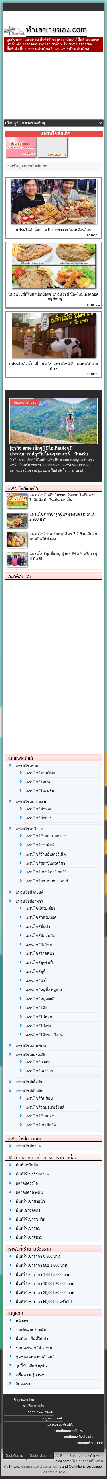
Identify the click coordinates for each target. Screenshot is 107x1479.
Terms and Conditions (69, 1467)
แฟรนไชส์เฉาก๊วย (38, 1071)
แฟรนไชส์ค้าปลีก (29, 1091)
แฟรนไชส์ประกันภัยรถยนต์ (46, 881)
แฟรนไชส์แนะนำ (23, 489)
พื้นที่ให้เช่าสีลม (28, 1228)
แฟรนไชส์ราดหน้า (39, 953)
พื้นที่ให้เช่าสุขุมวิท (30, 1219)
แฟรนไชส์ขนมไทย (39, 773)
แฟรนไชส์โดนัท (37, 782)
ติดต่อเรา (23, 1384)
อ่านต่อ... (93, 235)
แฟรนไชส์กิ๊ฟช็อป (38, 1098)
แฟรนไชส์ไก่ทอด (38, 1017)
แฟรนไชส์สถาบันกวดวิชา (44, 863)
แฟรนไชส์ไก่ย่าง (37, 1026)
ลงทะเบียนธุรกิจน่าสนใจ (77, 1437)
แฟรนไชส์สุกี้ (34, 971)
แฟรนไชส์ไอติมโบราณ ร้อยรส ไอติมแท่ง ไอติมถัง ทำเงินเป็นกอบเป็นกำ (62, 497)
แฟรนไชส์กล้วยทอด (40, 917)
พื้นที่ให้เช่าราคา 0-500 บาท (38, 1256)
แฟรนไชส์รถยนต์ (29, 892)
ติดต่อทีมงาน (14, 1456)
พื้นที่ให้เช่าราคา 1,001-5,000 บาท (43, 1274)
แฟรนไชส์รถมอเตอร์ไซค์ (44, 1107)
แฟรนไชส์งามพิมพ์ (39, 845)
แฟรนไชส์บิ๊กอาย (38, 818)
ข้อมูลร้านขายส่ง (52, 1418)
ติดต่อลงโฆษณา (40, 1456)
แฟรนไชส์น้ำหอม (38, 809)
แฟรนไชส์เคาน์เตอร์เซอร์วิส (46, 872)
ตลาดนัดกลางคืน (29, 1192)
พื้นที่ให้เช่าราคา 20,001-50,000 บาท (45, 1293)
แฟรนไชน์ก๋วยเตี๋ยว (39, 908)
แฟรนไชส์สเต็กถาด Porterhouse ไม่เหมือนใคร (53, 230)
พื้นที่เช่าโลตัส (27, 1165)
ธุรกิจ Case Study (41, 1412)
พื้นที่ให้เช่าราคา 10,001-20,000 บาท (45, 1283)
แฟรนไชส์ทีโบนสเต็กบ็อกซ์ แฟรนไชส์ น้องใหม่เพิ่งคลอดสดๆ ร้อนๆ (53, 296)
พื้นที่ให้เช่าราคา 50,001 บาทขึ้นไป (44, 1302)
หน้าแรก (22, 1321)
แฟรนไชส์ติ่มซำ (37, 926)
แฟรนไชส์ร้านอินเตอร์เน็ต (45, 854)
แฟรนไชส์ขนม (28, 766)
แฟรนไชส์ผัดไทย (38, 945)
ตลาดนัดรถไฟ (27, 1183)
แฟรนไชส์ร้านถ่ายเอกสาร (45, 836)
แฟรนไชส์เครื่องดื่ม (31, 1055)
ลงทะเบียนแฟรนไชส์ (60, 1424)
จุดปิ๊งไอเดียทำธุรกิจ (32, 1366)
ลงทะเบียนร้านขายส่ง (89, 1443)
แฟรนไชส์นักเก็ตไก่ (39, 935)
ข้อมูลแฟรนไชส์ (24, 1400)
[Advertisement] (53, 86)
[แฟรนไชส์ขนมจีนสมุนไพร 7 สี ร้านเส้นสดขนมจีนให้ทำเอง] (17, 546)
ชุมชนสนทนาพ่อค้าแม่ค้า (36, 1357)
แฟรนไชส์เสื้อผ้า (29, 1082)
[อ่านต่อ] (77, 470)
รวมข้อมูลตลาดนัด (31, 1329)
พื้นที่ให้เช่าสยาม (29, 1237)
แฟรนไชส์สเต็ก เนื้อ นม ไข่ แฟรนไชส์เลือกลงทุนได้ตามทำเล (53, 366)
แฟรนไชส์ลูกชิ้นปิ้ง (39, 962)
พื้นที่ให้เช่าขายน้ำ (30, 1201)
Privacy (15, 1467)
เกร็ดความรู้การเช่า (31, 1375)
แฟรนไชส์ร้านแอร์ (39, 1116)
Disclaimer (94, 1467)
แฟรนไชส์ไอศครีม (39, 791)
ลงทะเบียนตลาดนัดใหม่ (68, 1431)
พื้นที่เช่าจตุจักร (28, 1210)
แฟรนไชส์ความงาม (31, 802)
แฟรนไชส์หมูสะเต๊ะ (39, 999)
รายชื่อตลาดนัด (33, 1406)
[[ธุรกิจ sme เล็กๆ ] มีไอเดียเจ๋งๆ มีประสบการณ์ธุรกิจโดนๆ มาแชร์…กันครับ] (53, 442)
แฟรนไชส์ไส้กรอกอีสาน (43, 1035)
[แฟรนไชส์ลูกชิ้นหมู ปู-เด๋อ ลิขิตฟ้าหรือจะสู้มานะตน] (17, 565)
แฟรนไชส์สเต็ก (36, 981)
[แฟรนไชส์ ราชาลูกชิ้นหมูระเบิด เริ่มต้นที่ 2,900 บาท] (17, 526)
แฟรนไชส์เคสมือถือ (40, 1125)
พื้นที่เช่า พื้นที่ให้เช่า (32, 1338)
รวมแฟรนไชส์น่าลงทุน (34, 1348)
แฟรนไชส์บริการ (29, 829)
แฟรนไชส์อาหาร (29, 901)
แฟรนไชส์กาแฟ (37, 1062)
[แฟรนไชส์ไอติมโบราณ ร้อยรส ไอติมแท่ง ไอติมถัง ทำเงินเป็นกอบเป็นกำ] (17, 506)
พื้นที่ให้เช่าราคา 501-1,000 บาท (41, 1265)
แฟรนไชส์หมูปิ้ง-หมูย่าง (43, 990)
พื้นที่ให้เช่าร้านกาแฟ (32, 1174)
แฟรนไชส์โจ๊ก (35, 1008)
